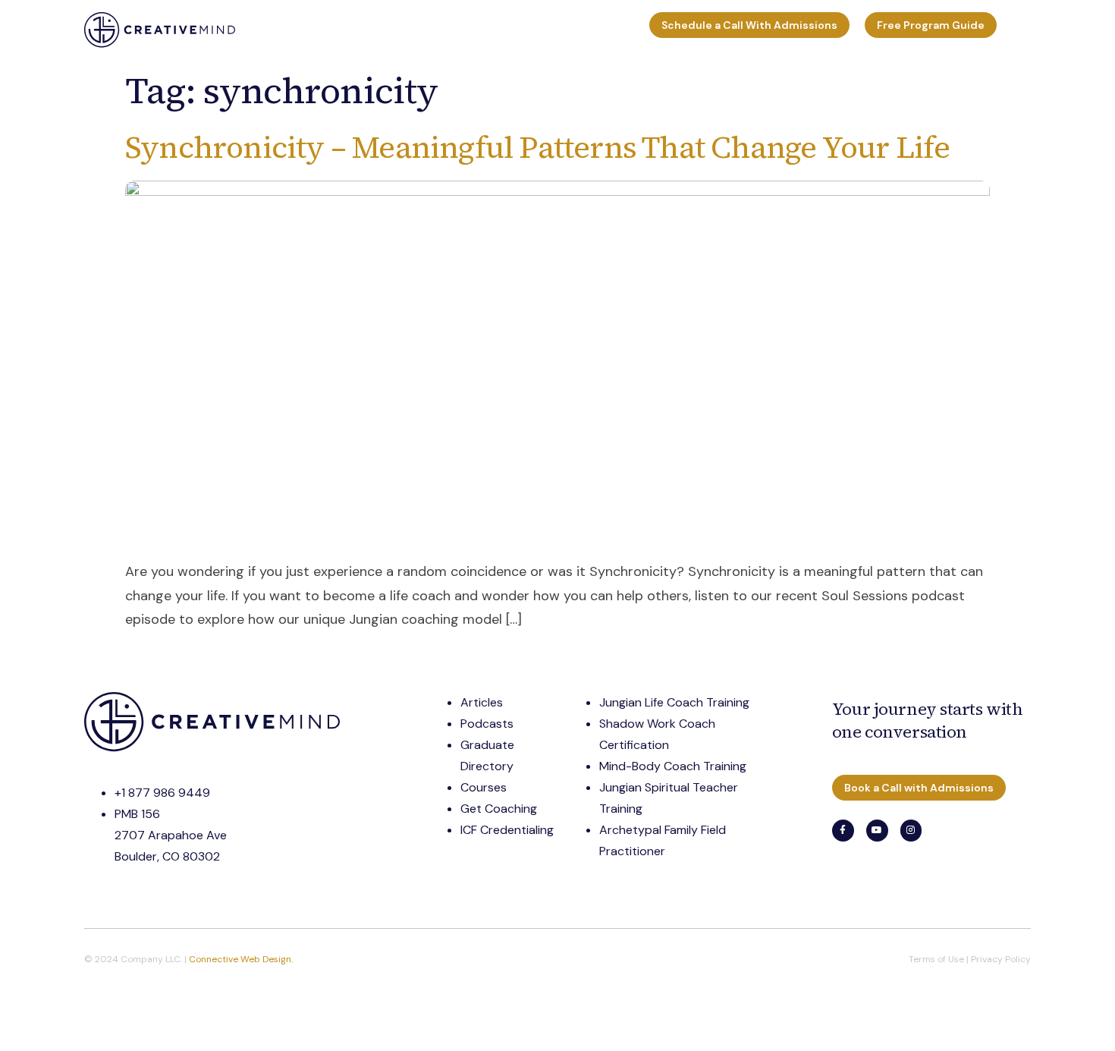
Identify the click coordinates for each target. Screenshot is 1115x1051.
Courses (481, 29)
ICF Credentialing (507, 830)
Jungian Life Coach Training (674, 702)
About (547, 29)
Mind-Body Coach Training (672, 766)
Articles (481, 702)
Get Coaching (498, 809)
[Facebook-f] (843, 831)
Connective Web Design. (241, 959)
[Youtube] (877, 831)
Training (269, 29)
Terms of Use (936, 959)
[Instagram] (911, 831)
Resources (406, 29)
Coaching (341, 29)
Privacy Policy (1001, 959)
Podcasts (487, 724)
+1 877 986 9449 (162, 793)
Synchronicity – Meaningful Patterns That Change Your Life (537, 147)
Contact (613, 29)
